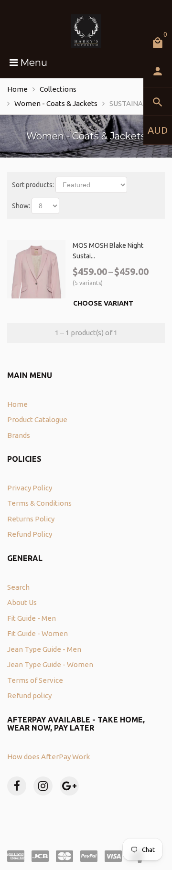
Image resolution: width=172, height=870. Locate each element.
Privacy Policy (29, 488)
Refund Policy (29, 534)
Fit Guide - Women (37, 633)
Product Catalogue (37, 419)
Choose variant (103, 303)
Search (18, 587)
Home (17, 89)
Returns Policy (30, 519)
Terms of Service (35, 680)
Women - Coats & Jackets (55, 103)
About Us (22, 602)
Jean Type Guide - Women (50, 664)
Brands (18, 435)
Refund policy (29, 695)
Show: (21, 206)
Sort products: (33, 185)
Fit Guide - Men (31, 618)
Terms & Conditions (39, 503)
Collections (58, 89)
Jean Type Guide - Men (44, 649)
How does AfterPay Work (48, 757)
